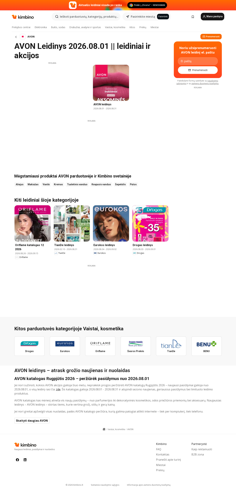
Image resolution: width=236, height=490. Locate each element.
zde (58, 389)
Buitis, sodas (58, 27)
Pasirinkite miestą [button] (143, 16)
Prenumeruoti (213, 36)
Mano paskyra (214, 16)
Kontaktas (162, 454)
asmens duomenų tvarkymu (205, 83)
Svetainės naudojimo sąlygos (105, 484)
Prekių (142, 27)
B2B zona (197, 454)
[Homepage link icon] (104, 429)
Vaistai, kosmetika (115, 27)
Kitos (132, 27)
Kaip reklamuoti (201, 449)
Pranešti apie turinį (168, 460)
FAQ (158, 449)
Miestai (154, 27)
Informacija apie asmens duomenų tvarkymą (149, 484)
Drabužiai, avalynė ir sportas (85, 27)
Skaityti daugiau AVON (32, 420)
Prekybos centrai (21, 27)
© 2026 (74, 484)
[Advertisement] (52, 88)
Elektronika (41, 27)
